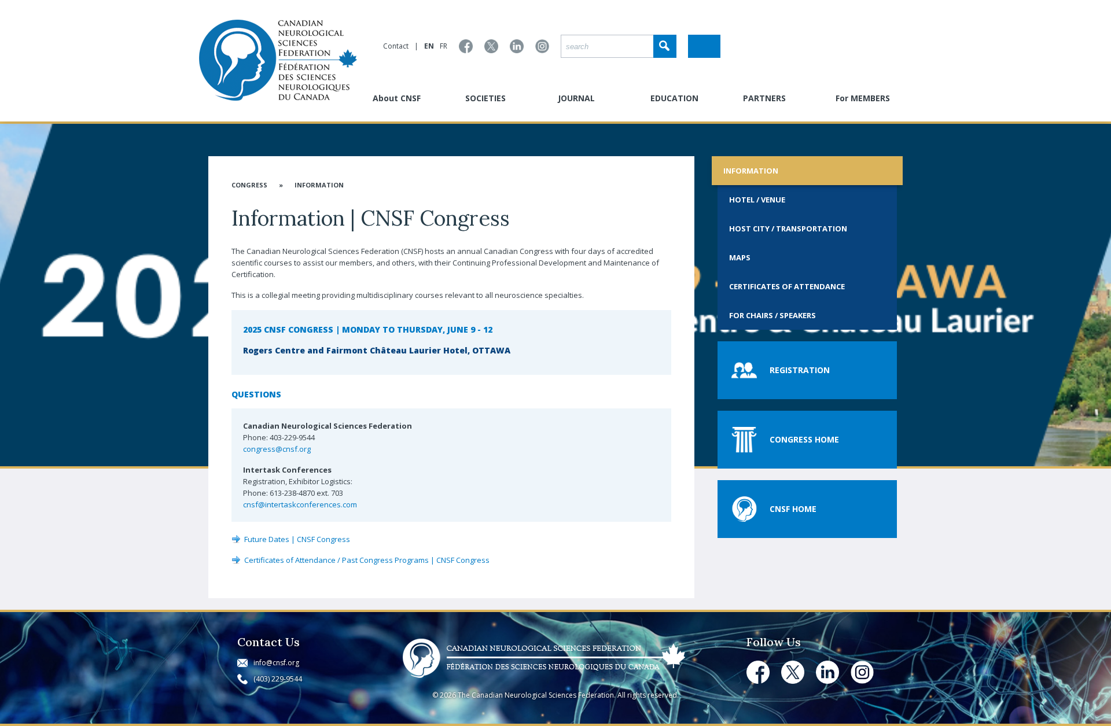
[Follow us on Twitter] (491, 46)
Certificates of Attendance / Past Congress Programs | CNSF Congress (367, 560)
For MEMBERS (863, 98)
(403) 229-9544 (277, 679)
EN (429, 46)
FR (443, 46)
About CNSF (397, 98)
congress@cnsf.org (277, 449)
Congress (249, 184)
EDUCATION (674, 98)
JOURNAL (576, 98)
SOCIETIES (485, 98)
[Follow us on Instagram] (542, 46)
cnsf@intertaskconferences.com (300, 504)
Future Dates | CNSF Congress (297, 539)
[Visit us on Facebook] (466, 46)
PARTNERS (764, 98)
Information (319, 184)
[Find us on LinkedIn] (517, 46)
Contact (396, 46)
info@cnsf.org (276, 663)
